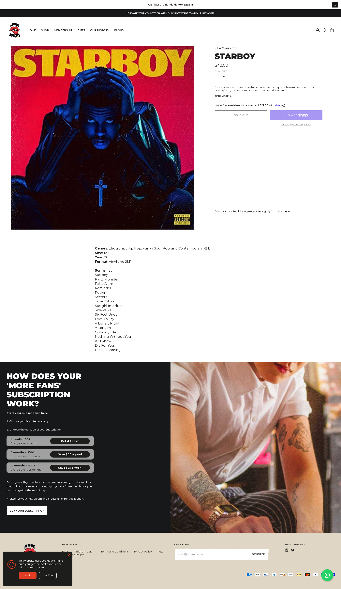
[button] (325, 30)
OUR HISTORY (99, 30)
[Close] (69, 555)
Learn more (36, 567)
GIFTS (81, 30)
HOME (31, 30)
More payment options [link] (296, 124)
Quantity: (221, 71)
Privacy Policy (143, 551)
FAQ (65, 551)
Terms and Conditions (114, 551)
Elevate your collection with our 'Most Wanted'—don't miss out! (170, 13)
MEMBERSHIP (63, 30)
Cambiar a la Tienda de (170, 4)
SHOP (45, 30)
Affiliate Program (84, 551)
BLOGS (119, 30)
